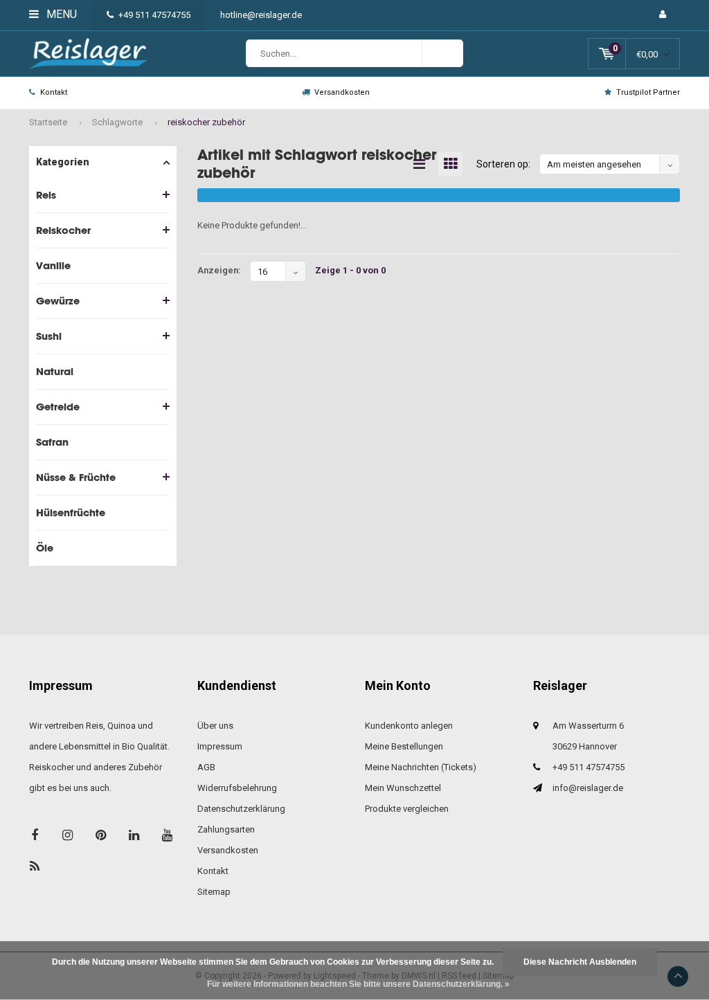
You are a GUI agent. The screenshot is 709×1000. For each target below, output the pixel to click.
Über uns (215, 725)
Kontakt (53, 92)
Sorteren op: (503, 164)
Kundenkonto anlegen (409, 725)
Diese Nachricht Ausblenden (579, 962)
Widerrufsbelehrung (237, 788)
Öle (44, 547)
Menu (60, 14)
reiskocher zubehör (206, 122)
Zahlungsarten (226, 829)
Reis (46, 194)
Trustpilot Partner (648, 92)
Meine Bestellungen (404, 746)
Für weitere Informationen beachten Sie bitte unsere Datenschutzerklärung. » (358, 984)
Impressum (219, 746)
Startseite (48, 122)
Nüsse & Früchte (76, 477)
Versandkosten (342, 92)
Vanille (53, 265)
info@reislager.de (588, 788)
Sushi (49, 336)
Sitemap (214, 892)
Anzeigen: (219, 270)
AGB (206, 767)
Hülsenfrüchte (70, 512)
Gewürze (58, 300)
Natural (54, 371)
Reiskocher (63, 230)
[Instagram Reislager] (67, 835)
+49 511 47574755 (154, 15)
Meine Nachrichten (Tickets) (420, 767)
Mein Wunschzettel (403, 788)
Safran (52, 441)
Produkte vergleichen (407, 808)
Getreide (58, 406)
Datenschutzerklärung (241, 808)
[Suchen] (442, 53)
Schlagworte (117, 122)
